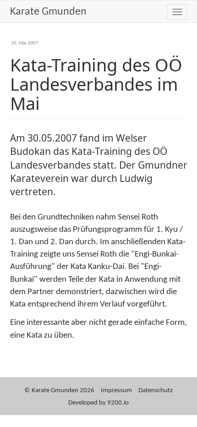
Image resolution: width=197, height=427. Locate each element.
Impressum (116, 390)
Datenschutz (155, 390)
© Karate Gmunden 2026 (59, 390)
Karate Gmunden (48, 11)
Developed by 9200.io (98, 403)
